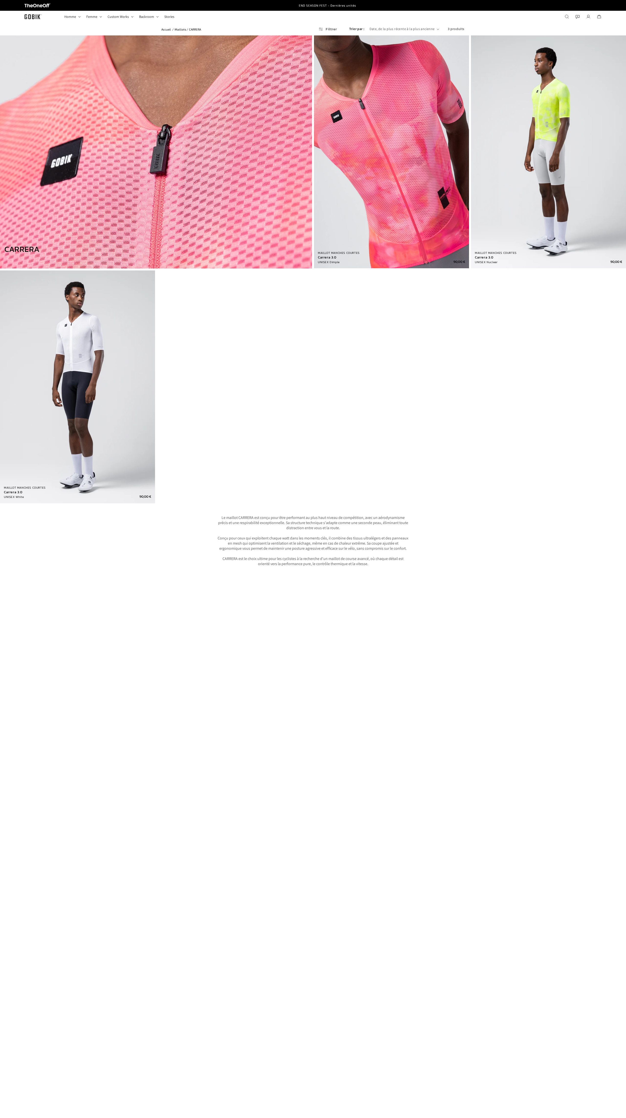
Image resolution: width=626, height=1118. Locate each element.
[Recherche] (566, 16)
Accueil (166, 29)
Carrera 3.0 (327, 257)
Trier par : (356, 29)
